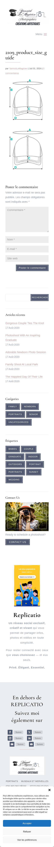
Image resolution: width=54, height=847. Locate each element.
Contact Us (17, 542)
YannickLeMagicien (18, 68)
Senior (33, 414)
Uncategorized (18, 422)
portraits (15, 472)
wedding (14, 480)
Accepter (27, 823)
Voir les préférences (27, 840)
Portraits (15, 414)
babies (13, 449)
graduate (15, 457)
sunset (33, 472)
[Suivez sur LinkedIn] (29, 738)
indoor (33, 457)
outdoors (15, 464)
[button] (49, 789)
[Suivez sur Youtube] (12, 744)
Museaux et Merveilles (34, 781)
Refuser (27, 831)
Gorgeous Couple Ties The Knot (24, 323)
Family (13, 406)
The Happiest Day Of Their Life (24, 376)
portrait (35, 464)
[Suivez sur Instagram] (10, 738)
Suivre (18, 732)
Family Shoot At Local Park (21, 364)
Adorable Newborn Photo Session (25, 352)
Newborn (30, 406)
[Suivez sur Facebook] (10, 732)
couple (28, 449)
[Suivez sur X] (29, 732)
